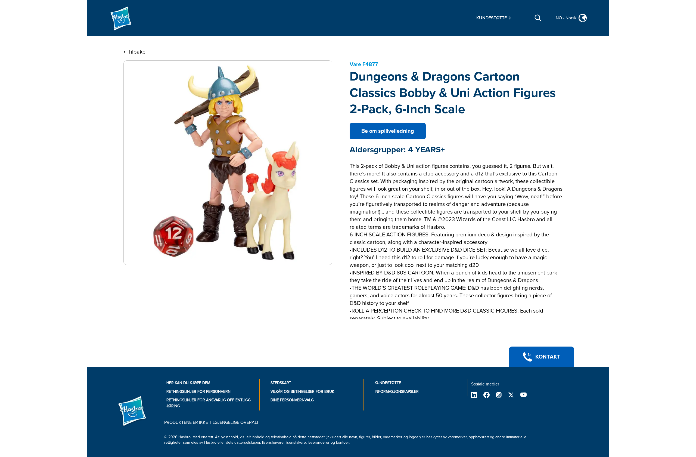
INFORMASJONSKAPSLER (397, 391)
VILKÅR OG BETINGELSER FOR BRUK (302, 391)
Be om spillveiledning (387, 131)
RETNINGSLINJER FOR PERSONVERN (198, 391)
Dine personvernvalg (292, 400)
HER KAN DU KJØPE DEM (188, 383)
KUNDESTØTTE (388, 383)
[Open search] (538, 18)
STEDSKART (281, 383)
